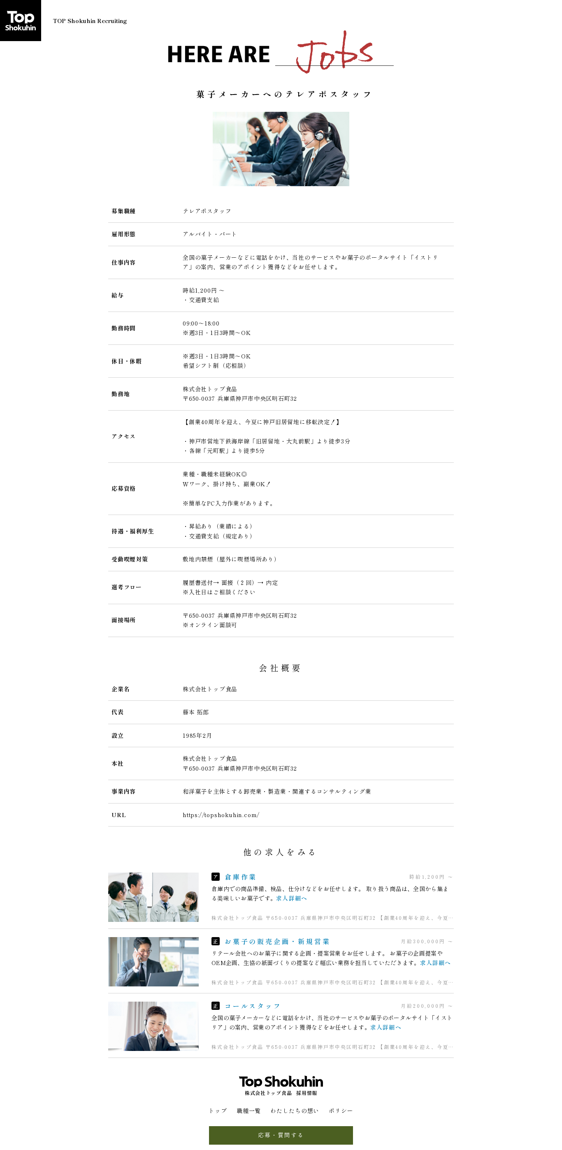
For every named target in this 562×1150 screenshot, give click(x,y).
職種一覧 (249, 1110)
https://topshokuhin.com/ (221, 815)
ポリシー (341, 1110)
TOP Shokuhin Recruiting (90, 20)
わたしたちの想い (294, 1110)
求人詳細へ (291, 898)
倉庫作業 (241, 877)
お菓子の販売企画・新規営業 (277, 941)
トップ (218, 1110)
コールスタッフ (253, 1006)
